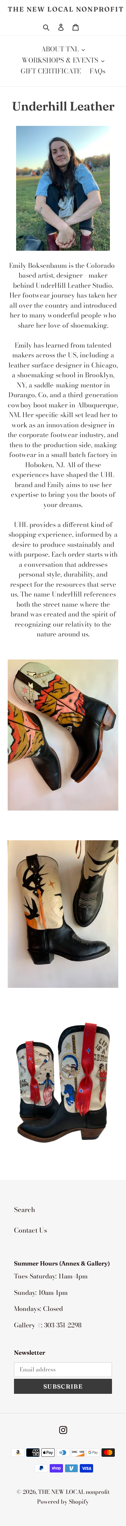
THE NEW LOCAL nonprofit (66, 9)
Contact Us (30, 1230)
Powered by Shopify (63, 1501)
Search (24, 1210)
